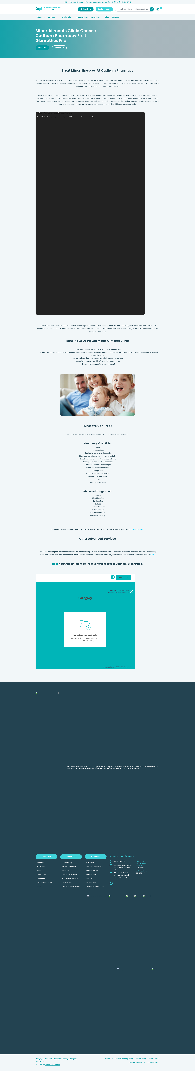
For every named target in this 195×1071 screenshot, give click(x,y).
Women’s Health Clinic (71, 886)
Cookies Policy (140, 1058)
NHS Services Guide (44, 882)
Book (55, 563)
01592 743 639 (119, 861)
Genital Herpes (92, 870)
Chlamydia (90, 862)
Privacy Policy (127, 1058)
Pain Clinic (66, 870)
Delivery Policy (153, 1058)
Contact (115, 17)
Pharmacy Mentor (52, 1065)
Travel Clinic (66, 17)
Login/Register (104, 9)
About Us (40, 862)
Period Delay (91, 882)
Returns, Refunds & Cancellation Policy (144, 1063)
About (39, 17)
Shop (39, 886)
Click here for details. (131, 768)
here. (152, 554)
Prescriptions (82, 17)
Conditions (95, 17)
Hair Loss (89, 878)
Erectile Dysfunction (94, 866)
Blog (107, 17)
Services (51, 17)
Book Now (86, 9)
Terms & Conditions (113, 1058)
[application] (90, 213)
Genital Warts (92, 874)
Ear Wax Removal (69, 866)
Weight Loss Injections (95, 886)
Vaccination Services (70, 878)
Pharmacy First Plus (69, 874)
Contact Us (59, 48)
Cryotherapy (67, 862)
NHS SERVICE (138, 529)
